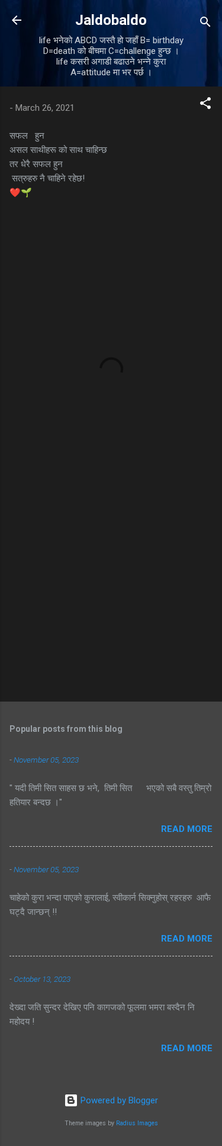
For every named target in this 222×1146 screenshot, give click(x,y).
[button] (205, 105)
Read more (187, 829)
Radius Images (137, 1123)
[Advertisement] (111, 600)
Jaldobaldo (111, 20)
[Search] (205, 24)
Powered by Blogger (118, 1100)
